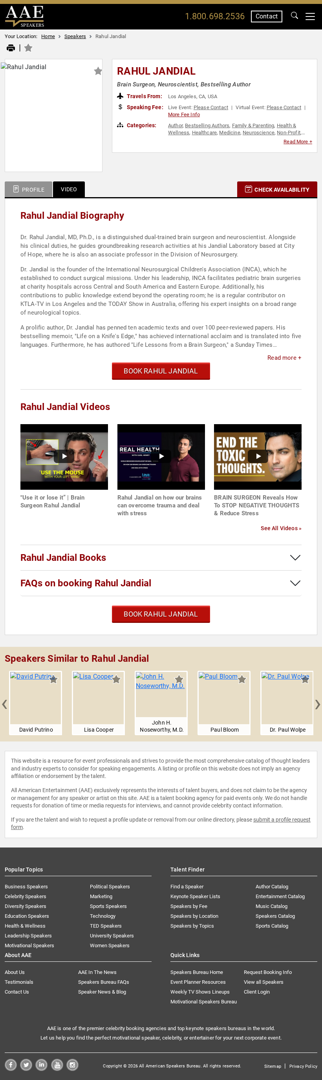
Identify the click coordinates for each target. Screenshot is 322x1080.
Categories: (141, 125)
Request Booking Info (268, 972)
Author (175, 125)
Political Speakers (110, 887)
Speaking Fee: (144, 107)
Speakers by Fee (188, 906)
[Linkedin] (41, 1069)
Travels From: (144, 96)
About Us (15, 972)
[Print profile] (11, 48)
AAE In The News (97, 972)
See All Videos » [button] (281, 528)
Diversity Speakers (25, 906)
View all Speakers (264, 982)
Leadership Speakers (28, 936)
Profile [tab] (32, 190)
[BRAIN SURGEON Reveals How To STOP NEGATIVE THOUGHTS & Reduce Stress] (258, 456)
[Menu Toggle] (310, 16)
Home (48, 36)
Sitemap (272, 1066)
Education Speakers (27, 916)
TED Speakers (106, 926)
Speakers (75, 36)
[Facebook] (11, 1069)
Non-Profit (288, 132)
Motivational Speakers (29, 945)
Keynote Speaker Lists (195, 896)
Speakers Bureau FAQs (103, 982)
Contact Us (17, 992)
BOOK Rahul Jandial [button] (161, 371)
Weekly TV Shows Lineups (200, 992)
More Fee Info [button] (184, 114)
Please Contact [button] (211, 107)
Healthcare (204, 132)
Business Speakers (26, 887)
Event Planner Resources (198, 982)
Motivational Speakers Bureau (203, 1002)
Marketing (101, 896)
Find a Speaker (186, 887)
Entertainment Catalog (280, 896)
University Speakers (112, 936)
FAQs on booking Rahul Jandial (85, 583)
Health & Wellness (25, 926)
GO (294, 16)
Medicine (229, 132)
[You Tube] (57, 1069)
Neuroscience (258, 132)
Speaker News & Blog (102, 992)
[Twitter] (26, 1069)
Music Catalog (271, 906)
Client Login (257, 992)
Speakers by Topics (192, 926)
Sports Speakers (108, 906)
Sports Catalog (272, 926)
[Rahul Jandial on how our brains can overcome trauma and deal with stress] (161, 456)
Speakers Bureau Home (196, 972)
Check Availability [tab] (281, 190)
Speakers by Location (194, 916)
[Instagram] (72, 1069)
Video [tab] (69, 189)
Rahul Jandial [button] (156, 71)
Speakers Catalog (275, 916)
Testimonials (19, 982)
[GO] (294, 16)
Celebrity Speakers (25, 896)
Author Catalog (272, 887)
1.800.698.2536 (215, 16)
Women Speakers (110, 945)
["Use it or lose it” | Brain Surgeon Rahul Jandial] (64, 456)
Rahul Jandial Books (63, 557)
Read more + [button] (284, 357)
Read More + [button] (298, 142)
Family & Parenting (253, 125)
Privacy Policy (303, 1066)
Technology (102, 916)
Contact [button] (267, 16)
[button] (4, 703)
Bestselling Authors (207, 125)
